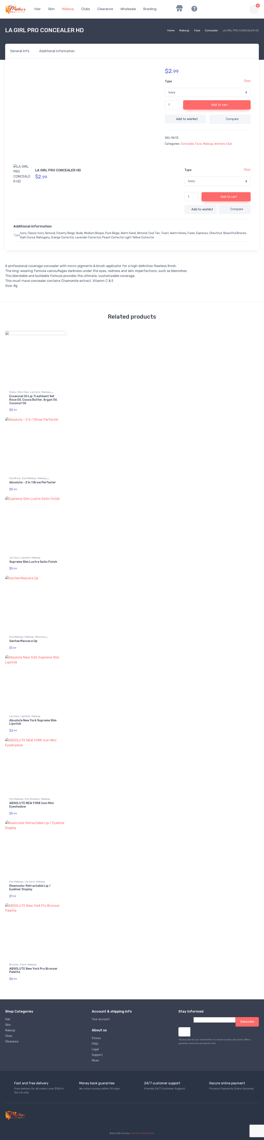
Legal (95, 1049)
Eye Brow (14, 478)
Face (197, 30)
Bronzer (14, 964)
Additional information (57, 51)
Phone (189, 1020)
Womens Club (223, 144)
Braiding (150, 9)
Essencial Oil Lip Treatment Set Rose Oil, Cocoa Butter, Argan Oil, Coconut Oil (33, 400)
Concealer (211, 30)
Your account (101, 1019)
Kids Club (23, 392)
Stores (96, 1038)
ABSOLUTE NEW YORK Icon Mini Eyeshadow (31, 804)
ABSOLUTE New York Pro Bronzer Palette (33, 970)
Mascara (40, 636)
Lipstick (25, 557)
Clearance (105, 9)
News (95, 1060)
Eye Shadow (32, 798)
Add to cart (219, 105)
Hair (37, 9)
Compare (232, 119)
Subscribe (247, 1021)
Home (170, 30)
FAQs (95, 1044)
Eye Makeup (29, 478)
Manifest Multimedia (142, 1133)
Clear (247, 81)
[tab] (19, 51)
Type (168, 81)
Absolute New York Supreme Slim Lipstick (33, 722)
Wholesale (128, 9)
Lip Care (35, 392)
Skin (51, 9)
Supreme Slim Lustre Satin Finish (33, 562)
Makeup (68, 9)
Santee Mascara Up (23, 641)
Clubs (85, 9)
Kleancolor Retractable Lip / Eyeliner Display (30, 887)
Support (97, 1055)
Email (181, 1022)
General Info (19, 51)
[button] (222, 9)
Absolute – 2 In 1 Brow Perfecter (32, 482)
